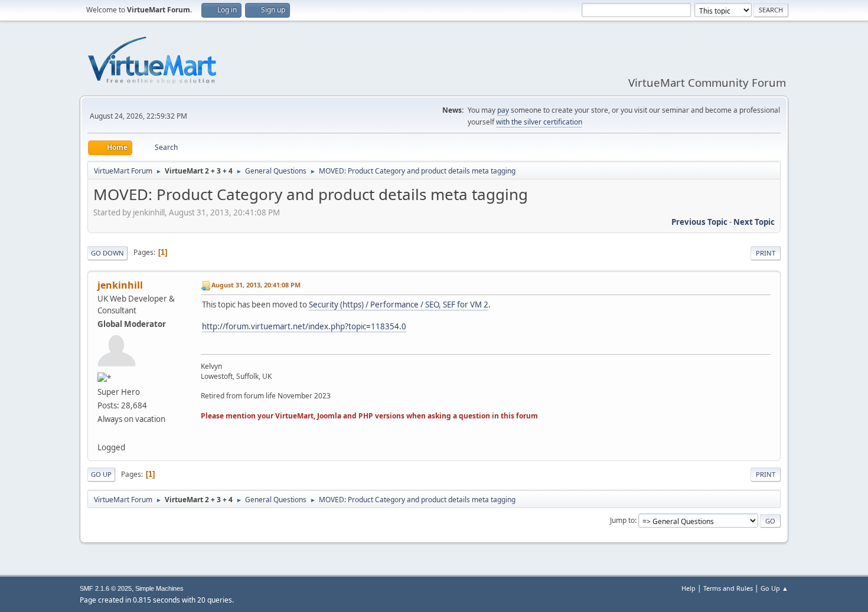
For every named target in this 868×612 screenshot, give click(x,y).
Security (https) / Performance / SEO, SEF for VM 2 (398, 304)
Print (765, 252)
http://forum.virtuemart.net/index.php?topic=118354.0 (304, 326)
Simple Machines (159, 588)
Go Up (101, 474)
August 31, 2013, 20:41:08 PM (256, 284)
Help (688, 588)
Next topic (754, 222)
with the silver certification (539, 122)
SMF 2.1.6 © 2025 (106, 588)
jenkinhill (120, 285)
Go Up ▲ (774, 588)
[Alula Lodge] (102, 432)
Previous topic (699, 222)
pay (503, 110)
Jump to (622, 520)
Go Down (107, 252)
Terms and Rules (728, 588)
